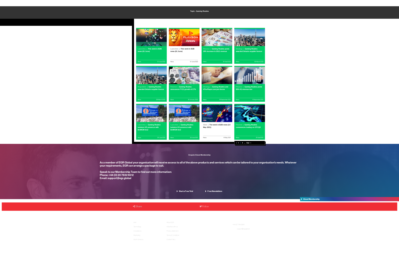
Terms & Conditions (173, 235)
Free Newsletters (215, 191)
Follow (205, 206)
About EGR (170, 222)
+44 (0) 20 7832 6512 (121, 174)
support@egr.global (119, 178)
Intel (135, 222)
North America (138, 239)
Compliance (137, 231)
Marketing (137, 235)
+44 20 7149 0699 (238, 224)
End (248, 143)
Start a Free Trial (186, 191)
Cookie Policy (171, 239)
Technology (137, 227)
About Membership (311, 199)
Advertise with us (172, 227)
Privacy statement (172, 231)
